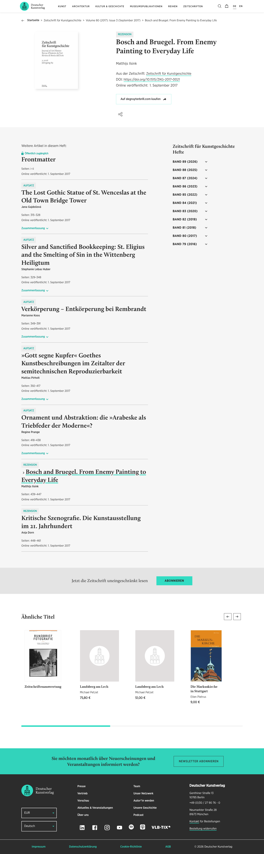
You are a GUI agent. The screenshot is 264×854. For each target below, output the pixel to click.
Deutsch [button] (29, 826)
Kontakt (194, 821)
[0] (226, 6)
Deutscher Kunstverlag (218, 846)
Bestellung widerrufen (203, 828)
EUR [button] (27, 812)
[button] (120, 114)
